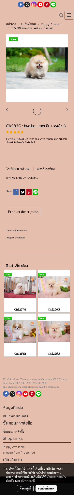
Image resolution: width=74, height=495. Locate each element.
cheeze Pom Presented (19, 452)
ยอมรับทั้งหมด (46, 488)
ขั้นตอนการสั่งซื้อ (13, 431)
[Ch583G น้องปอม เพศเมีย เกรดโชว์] (37, 68)
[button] (60, 15)
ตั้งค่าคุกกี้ (25, 488)
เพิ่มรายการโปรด (19, 169)
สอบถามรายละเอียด (16, 416)
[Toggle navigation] (69, 15)
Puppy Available (27, 177)
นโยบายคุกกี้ (28, 481)
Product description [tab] (23, 212)
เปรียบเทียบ (47, 169)
